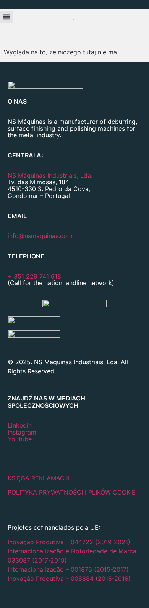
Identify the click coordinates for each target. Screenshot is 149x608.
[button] (6, 17)
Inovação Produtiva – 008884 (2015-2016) (69, 578)
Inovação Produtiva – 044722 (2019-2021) (70, 542)
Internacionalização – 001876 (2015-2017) (68, 569)
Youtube (20, 439)
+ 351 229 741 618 (34, 276)
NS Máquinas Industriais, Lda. (50, 175)
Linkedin (20, 425)
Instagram (22, 432)
